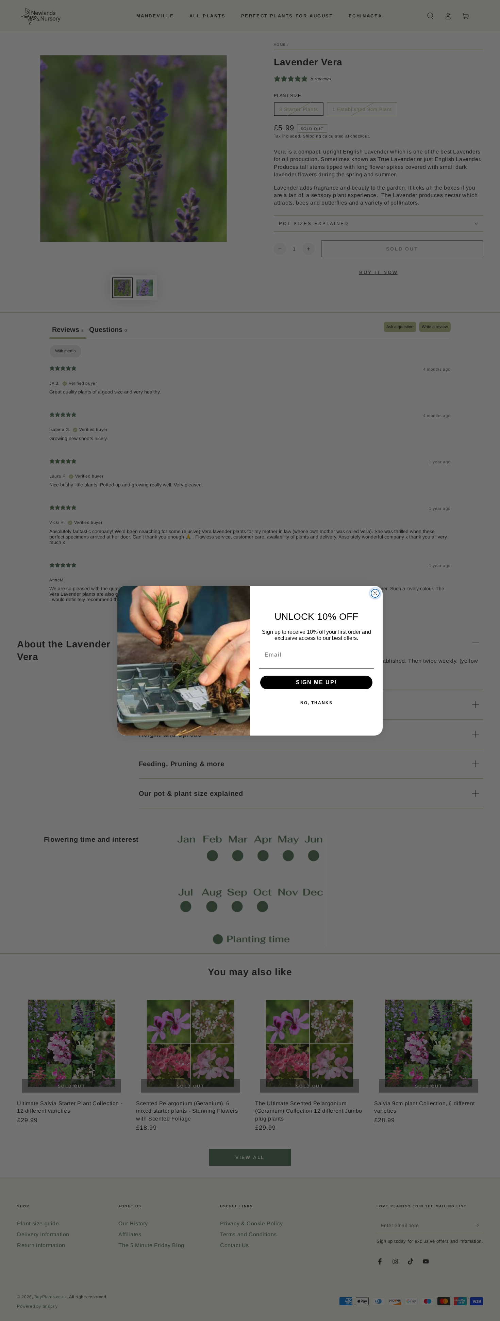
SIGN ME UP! (316, 682)
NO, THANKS (316, 702)
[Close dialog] (375, 593)
